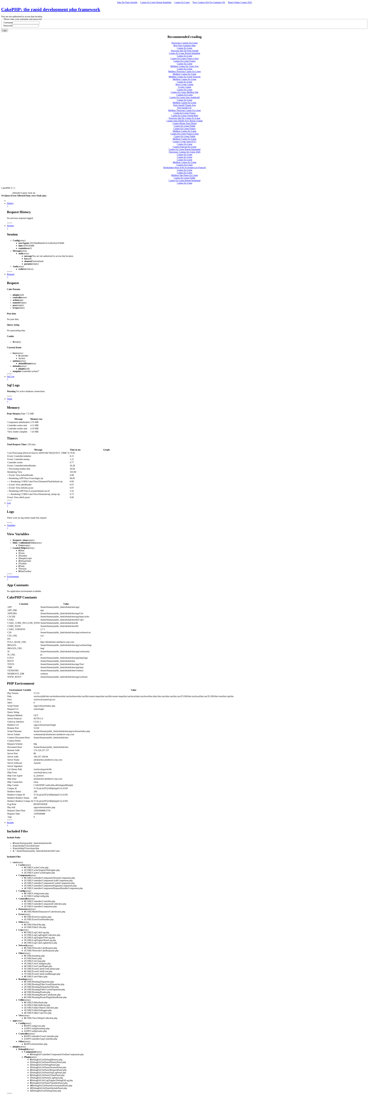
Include (10, 822)
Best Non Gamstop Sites (184, 45)
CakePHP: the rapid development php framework (50, 9)
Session (10, 225)
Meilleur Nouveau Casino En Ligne (184, 71)
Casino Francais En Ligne (184, 147)
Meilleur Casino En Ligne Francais (184, 76)
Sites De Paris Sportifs (127, 2)
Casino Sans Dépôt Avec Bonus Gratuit (184, 121)
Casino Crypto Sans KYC (184, 141)
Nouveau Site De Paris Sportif (184, 50)
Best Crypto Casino (184, 84)
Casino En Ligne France (184, 61)
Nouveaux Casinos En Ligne (184, 43)
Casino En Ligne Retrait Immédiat (155, 2)
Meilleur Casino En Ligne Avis (184, 66)
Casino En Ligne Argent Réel (184, 115)
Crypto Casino (184, 87)
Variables (11, 525)
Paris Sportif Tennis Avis (184, 105)
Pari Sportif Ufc (184, 108)
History (10, 203)
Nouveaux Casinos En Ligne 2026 (184, 152)
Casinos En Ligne (184, 95)
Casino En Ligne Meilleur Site (184, 92)
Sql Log (10, 376)
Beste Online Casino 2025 (240, 2)
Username (8, 22)
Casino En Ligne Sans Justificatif (185, 97)
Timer (9, 399)
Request (10, 274)
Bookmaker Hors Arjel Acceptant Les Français (184, 167)
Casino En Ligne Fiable (184, 126)
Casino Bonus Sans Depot (184, 123)
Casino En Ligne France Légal (184, 58)
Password (7, 25)
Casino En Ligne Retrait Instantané (184, 149)
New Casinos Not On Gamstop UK (209, 2)
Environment (13, 576)
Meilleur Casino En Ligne (184, 74)
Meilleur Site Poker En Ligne (184, 175)
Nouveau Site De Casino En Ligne (184, 118)
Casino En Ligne (182, 2)
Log (9, 503)
